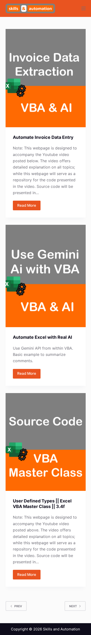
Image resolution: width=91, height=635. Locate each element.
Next (73, 606)
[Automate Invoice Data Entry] (46, 78)
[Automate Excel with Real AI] (46, 276)
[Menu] (83, 8)
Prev (18, 606)
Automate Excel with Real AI (42, 337)
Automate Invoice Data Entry (43, 137)
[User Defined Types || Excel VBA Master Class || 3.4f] (46, 442)
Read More (26, 205)
